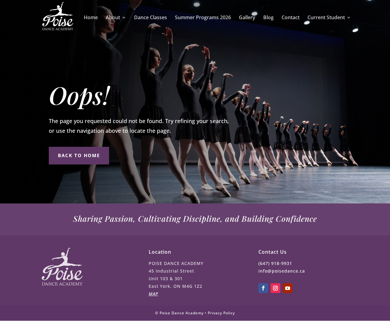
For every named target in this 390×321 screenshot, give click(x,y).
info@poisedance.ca (281, 271)
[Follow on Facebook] (263, 288)
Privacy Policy (221, 313)
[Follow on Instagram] (275, 288)
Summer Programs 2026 (203, 18)
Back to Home (79, 155)
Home (91, 18)
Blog (268, 18)
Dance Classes (150, 18)
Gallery (247, 18)
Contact (291, 18)
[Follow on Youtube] (287, 288)
